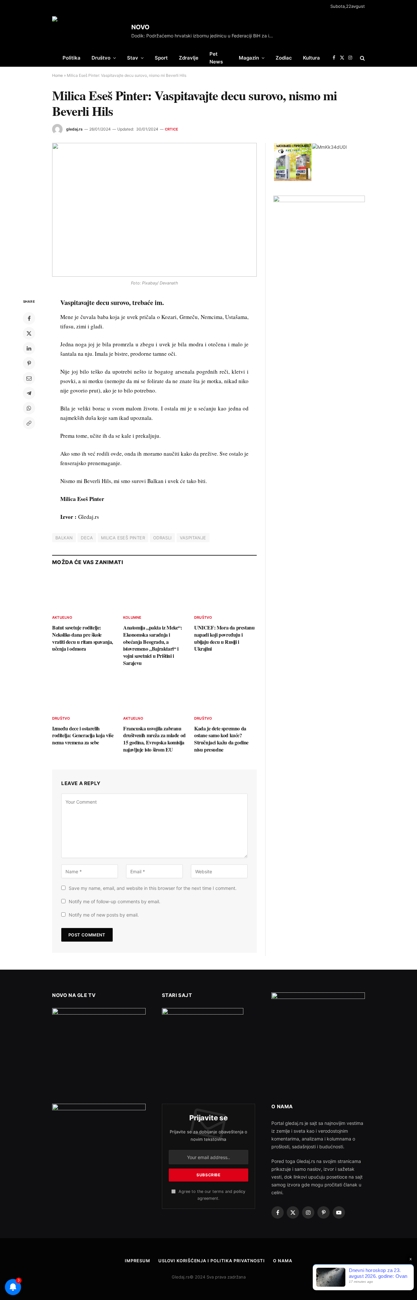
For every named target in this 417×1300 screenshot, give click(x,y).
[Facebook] (29, 318)
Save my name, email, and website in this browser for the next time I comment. (153, 888)
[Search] (362, 57)
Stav (132, 58)
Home (57, 75)
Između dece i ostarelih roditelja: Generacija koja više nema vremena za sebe (83, 735)
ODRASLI (162, 537)
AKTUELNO (62, 617)
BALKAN (64, 537)
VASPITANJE (193, 537)
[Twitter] (29, 333)
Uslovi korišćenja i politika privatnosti (211, 1260)
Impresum (137, 1260)
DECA (87, 537)
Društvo (101, 58)
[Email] (29, 378)
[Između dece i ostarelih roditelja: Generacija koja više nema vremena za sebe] (83, 692)
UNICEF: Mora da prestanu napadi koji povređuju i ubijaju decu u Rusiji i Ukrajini (224, 638)
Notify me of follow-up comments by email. (114, 901)
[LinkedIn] (29, 348)
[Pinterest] (29, 363)
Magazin (249, 58)
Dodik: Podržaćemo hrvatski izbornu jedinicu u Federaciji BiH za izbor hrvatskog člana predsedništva (204, 35)
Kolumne (132, 617)
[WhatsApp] (29, 408)
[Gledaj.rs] (89, 31)
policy (239, 1191)
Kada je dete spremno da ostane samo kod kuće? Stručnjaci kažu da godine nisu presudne (221, 739)
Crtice (171, 129)
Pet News (216, 58)
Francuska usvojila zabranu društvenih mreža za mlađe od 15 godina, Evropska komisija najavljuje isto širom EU (154, 739)
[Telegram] (29, 393)
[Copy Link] (29, 423)
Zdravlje (188, 58)
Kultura (311, 58)
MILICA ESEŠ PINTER (123, 537)
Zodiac (284, 58)
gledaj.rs (74, 129)
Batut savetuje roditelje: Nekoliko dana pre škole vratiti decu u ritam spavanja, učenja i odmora (82, 638)
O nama (282, 1260)
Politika (71, 58)
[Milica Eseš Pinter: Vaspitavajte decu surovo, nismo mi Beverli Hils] (154, 209)
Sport (161, 58)
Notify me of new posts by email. (104, 915)
